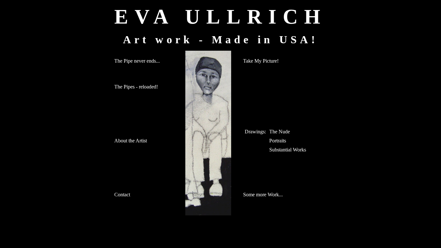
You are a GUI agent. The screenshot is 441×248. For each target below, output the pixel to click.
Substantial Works (287, 149)
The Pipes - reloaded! (136, 86)
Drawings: (255, 131)
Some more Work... (263, 194)
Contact (122, 194)
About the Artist (130, 140)
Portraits (277, 140)
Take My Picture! (261, 61)
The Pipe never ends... (137, 61)
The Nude (279, 131)
